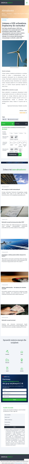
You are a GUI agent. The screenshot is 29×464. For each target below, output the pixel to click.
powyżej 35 (24, 145)
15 (16, 144)
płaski (11, 144)
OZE (5, 119)
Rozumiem (25, 463)
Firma (17, 123)
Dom (3, 123)
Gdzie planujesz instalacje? (5, 137)
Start (4, 13)
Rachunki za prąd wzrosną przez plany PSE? (13, 222)
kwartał (16, 133)
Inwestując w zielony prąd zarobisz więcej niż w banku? (14, 255)
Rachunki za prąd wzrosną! (8, 320)
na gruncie (16, 139)
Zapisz (14, 399)
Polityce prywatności (19, 463)
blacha (16, 151)
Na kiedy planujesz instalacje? (4, 133)
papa (20, 151)
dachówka (12, 151)
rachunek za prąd (13, 119)
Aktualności (9, 13)
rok (25, 133)
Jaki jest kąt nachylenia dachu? (4, 143)
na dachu (12, 139)
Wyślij (14, 427)
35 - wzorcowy (20, 145)
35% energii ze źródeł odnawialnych (11, 189)
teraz (12, 133)
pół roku (21, 133)
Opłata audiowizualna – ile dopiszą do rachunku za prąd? (14, 288)
